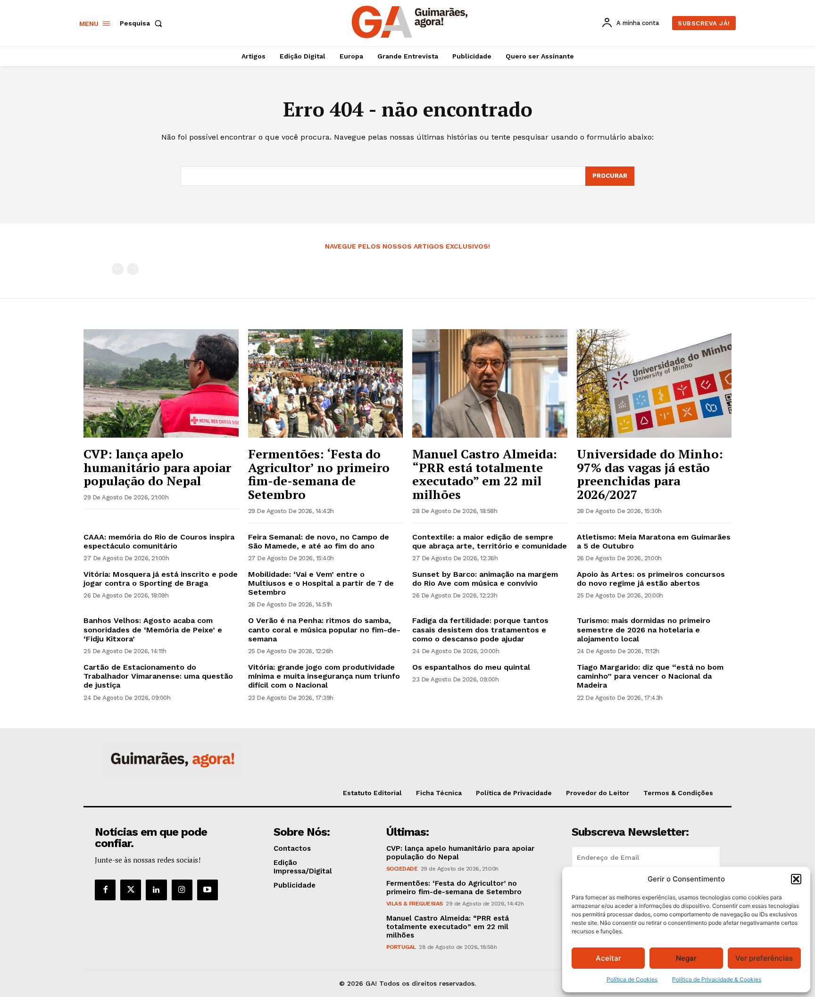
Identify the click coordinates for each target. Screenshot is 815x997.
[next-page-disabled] (133, 269)
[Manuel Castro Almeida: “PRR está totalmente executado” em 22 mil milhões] (489, 383)
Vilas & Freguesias (414, 903)
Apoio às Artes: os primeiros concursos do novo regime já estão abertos (651, 579)
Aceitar (608, 958)
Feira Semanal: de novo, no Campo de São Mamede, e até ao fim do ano (318, 541)
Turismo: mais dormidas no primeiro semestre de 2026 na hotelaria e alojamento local (643, 629)
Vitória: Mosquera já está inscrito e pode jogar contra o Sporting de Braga (160, 579)
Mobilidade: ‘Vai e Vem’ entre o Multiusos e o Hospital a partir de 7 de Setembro (321, 583)
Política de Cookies (632, 979)
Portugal (401, 947)
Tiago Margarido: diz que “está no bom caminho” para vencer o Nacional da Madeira (650, 676)
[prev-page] (118, 269)
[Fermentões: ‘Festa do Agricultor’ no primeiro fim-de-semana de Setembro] (325, 383)
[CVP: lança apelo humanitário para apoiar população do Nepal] (161, 383)
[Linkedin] (156, 890)
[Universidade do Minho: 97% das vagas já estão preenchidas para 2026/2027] (654, 383)
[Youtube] (207, 890)
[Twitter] (130, 890)
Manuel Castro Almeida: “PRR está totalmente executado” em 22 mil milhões (484, 474)
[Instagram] (182, 890)
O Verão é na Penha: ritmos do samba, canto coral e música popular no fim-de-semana (324, 629)
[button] (796, 879)
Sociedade (402, 868)
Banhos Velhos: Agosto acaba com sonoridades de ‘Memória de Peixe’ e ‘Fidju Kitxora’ (152, 629)
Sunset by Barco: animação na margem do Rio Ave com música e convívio (485, 579)
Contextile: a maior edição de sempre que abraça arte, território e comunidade (489, 541)
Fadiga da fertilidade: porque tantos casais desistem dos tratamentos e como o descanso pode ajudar (480, 629)
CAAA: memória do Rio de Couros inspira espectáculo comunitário (158, 541)
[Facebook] (105, 890)
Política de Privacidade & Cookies (716, 979)
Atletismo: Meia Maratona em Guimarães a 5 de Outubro (654, 541)
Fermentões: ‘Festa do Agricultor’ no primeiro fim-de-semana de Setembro (319, 474)
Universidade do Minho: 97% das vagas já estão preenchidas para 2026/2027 (650, 474)
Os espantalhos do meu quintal (471, 667)
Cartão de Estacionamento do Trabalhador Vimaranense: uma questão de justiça (158, 676)
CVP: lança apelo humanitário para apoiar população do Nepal (157, 467)
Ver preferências (764, 958)
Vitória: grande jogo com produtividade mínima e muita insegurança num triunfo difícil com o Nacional (324, 676)
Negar (686, 958)
